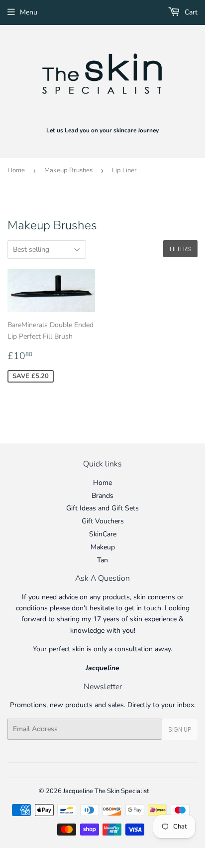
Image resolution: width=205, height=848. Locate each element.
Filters (180, 249)
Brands (102, 495)
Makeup (103, 547)
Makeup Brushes (68, 170)
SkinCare (102, 534)
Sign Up (179, 729)
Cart (190, 12)
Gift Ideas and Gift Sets (102, 508)
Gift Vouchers (103, 521)
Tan (102, 560)
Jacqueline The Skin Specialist (106, 791)
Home (16, 170)
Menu (28, 12)
